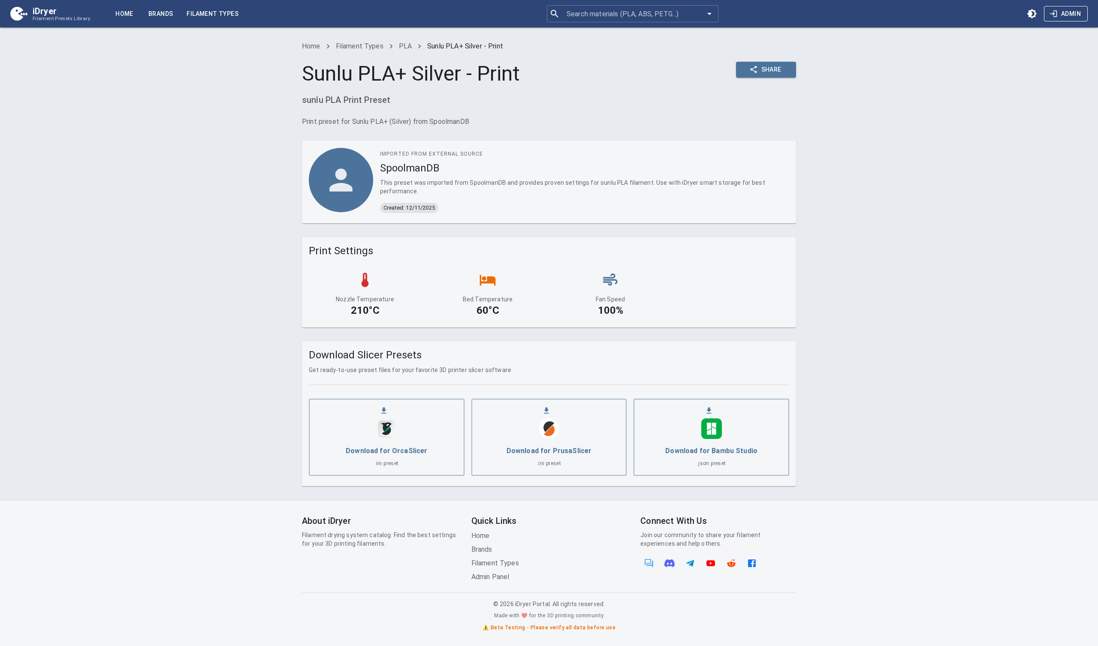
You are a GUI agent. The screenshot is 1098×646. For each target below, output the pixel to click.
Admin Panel (490, 577)
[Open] (709, 14)
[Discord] (669, 563)
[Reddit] (731, 563)
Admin (1071, 13)
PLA (405, 46)
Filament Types (212, 13)
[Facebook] (751, 563)
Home (124, 13)
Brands (160, 13)
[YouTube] (710, 563)
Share (771, 69)
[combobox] (632, 14)
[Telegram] (690, 563)
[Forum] (649, 563)
